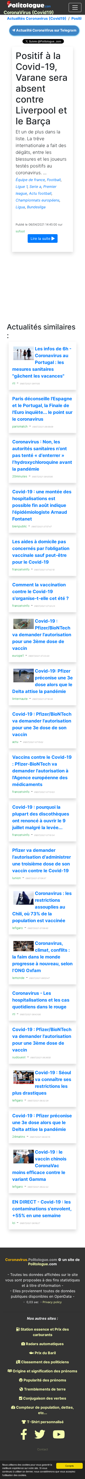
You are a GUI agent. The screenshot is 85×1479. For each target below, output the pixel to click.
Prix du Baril (45, 1353)
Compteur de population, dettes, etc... (44, 1410)
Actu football (40, 193)
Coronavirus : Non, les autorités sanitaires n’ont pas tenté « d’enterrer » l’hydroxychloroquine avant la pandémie (42, 455)
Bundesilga (36, 207)
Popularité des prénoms (44, 1380)
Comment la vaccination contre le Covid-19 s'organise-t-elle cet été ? (40, 591)
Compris (69, 1465)
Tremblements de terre (44, 1389)
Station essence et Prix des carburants (44, 1332)
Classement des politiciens (44, 1362)
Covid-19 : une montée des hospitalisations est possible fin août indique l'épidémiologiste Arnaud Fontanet (41, 505)
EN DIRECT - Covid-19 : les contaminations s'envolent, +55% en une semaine (41, 1208)
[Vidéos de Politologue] (59, 1437)
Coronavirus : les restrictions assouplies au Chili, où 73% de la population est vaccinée (42, 907)
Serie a (35, 186)
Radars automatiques (44, 1343)
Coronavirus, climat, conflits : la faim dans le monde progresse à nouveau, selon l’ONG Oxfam (42, 957)
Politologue (38, 1264)
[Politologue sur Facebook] (24, 1437)
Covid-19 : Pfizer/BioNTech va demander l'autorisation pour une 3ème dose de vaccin (41, 634)
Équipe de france (30, 179)
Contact (42, 1449)
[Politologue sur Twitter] (40, 1437)
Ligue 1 (21, 186)
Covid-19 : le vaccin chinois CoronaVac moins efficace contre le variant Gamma (39, 1165)
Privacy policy (52, 1302)
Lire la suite (41, 238)
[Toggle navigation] (75, 7)
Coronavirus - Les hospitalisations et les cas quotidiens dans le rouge (40, 1000)
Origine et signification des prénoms (44, 1371)
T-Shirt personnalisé (45, 1422)
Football (54, 179)
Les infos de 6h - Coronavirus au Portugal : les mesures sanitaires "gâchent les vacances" (41, 362)
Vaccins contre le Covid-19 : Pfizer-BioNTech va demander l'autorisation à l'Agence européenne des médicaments (42, 770)
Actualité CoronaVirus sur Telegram (46, 30)
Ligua (20, 207)
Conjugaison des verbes (44, 1398)
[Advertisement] (43, 287)
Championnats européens (37, 200)
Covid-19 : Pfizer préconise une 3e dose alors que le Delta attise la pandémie (42, 1122)
